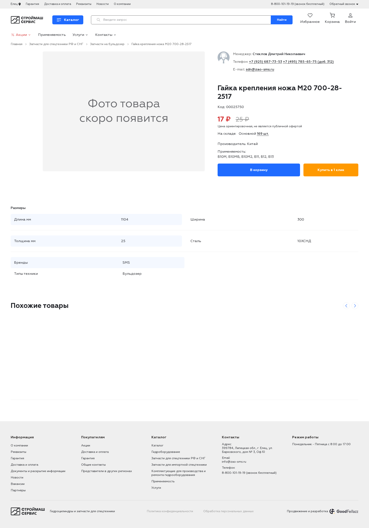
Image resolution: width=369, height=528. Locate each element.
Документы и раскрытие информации (38, 471)
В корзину (259, 170)
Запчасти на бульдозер (107, 44)
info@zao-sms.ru (234, 462)
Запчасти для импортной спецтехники (179, 465)
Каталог (157, 445)
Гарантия (32, 4)
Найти (282, 20)
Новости (103, 4)
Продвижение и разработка (307, 511)
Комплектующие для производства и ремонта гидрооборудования (178, 473)
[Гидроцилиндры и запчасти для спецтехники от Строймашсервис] (28, 20)
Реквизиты (83, 4)
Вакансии (18, 484)
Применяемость (52, 35)
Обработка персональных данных (228, 511)
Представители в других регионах (106, 471)
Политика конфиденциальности (170, 511)
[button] (332, 20)
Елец (14, 4)
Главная (16, 44)
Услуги (78, 35)
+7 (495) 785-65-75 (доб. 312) (308, 62)
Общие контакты (93, 465)
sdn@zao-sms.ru (260, 69)
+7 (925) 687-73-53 (265, 62)
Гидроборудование (165, 452)
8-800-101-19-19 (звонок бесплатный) (297, 4)
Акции (21, 35)
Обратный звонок (342, 4)
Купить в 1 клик (331, 170)
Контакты (103, 35)
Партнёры (18, 490)
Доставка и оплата (57, 4)
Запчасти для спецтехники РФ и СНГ (56, 44)
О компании (122, 4)
